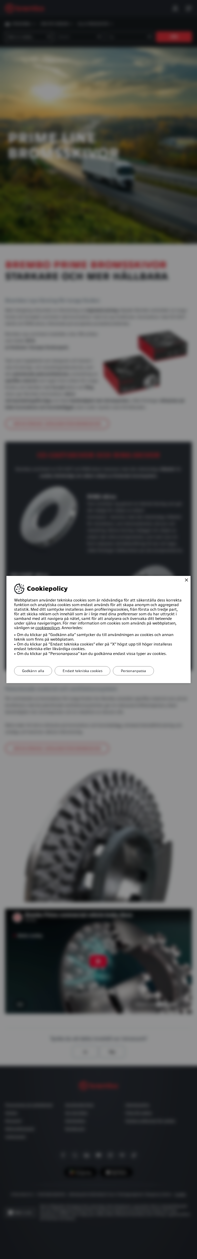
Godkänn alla (33, 671)
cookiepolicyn (47, 628)
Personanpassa (133, 671)
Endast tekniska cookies (82, 671)
